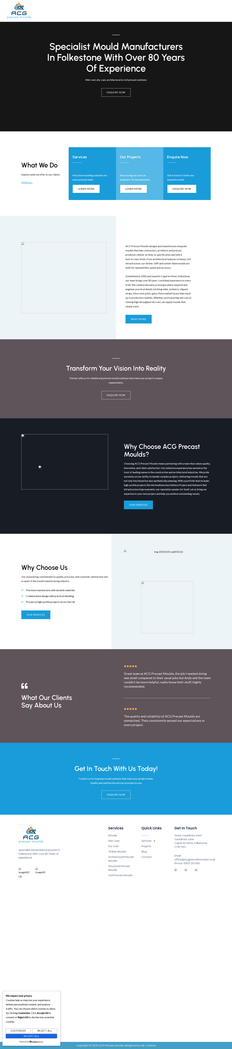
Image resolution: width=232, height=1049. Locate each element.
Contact (148, 10)
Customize (18, 1030)
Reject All (44, 1030)
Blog (136, 10)
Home (97, 10)
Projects (124, 10)
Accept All (31, 1036)
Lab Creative (148, 1045)
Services (110, 10)
